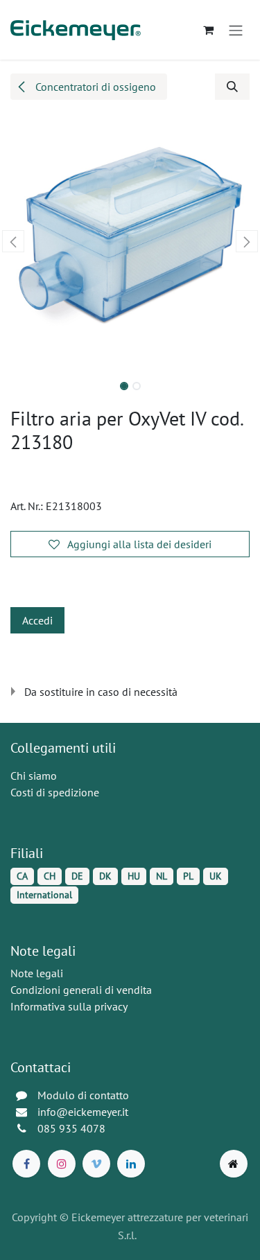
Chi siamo (33, 775)
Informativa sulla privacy (69, 1006)
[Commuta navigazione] (236, 29)
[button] (232, 86)
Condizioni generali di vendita (81, 990)
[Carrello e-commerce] (208, 30)
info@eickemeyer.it (82, 1112)
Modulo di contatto (83, 1095)
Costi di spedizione (54, 792)
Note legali (36, 973)
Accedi (37, 620)
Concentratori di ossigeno (94, 87)
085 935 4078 (71, 1128)
